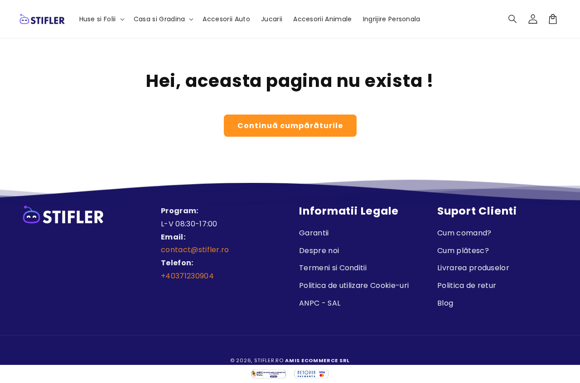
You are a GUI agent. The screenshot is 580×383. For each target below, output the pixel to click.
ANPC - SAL (319, 303)
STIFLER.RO (269, 360)
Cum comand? (464, 233)
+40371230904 (187, 276)
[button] (513, 19)
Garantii (314, 233)
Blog (445, 303)
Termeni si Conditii (333, 268)
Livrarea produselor (473, 268)
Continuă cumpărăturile (290, 125)
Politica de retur (466, 285)
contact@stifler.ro (195, 249)
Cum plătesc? (463, 250)
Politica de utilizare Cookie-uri (354, 285)
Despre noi (319, 250)
